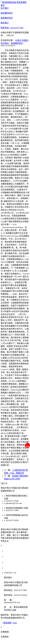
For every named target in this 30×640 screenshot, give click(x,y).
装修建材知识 (17, 43)
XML (15, 623)
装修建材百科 (11, 562)
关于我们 (8, 550)
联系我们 (8, 568)
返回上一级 (4, 483)
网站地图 (7, 623)
